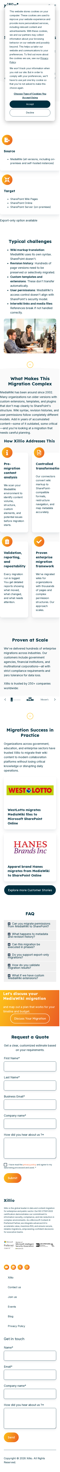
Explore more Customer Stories (30, 890)
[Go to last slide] (5, 699)
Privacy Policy (16, 1326)
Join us (12, 1297)
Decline (30, 112)
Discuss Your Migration (30, 1018)
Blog (10, 1316)
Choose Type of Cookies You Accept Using (30, 95)
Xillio (10, 1277)
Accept (30, 104)
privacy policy (30, 1164)
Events (12, 1306)
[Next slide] (55, 699)
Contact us (14, 1287)
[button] (30, 364)
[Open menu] (55, 5)
